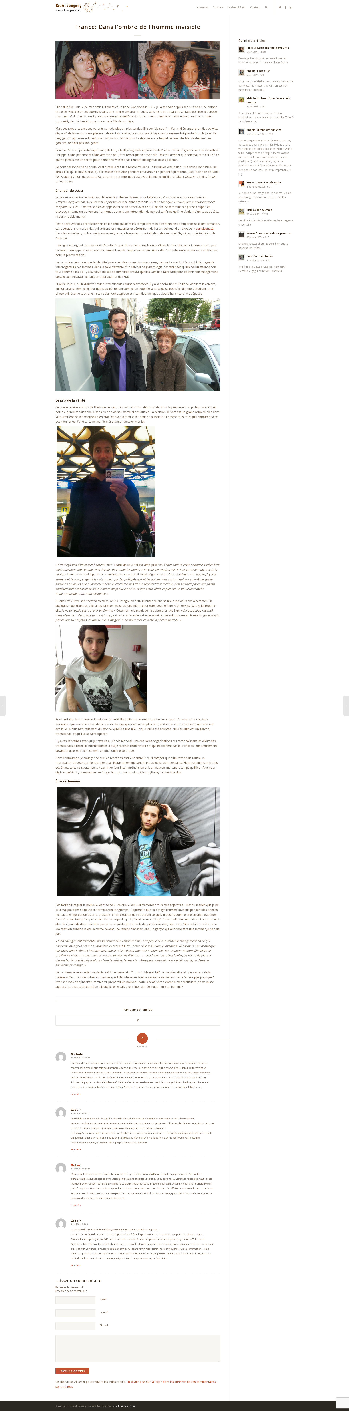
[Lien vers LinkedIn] (291, 7)
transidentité (204, 228)
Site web (104, 1325)
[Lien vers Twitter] (280, 7)
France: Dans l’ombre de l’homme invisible (137, 27)
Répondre (76, 1094)
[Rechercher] (266, 7)
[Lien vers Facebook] (285, 7)
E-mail (104, 1312)
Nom (103, 1299)
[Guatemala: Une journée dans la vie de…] (3, 706)
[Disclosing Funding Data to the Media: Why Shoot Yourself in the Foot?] (346, 706)
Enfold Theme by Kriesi (124, 1405)
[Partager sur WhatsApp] (138, 1020)
